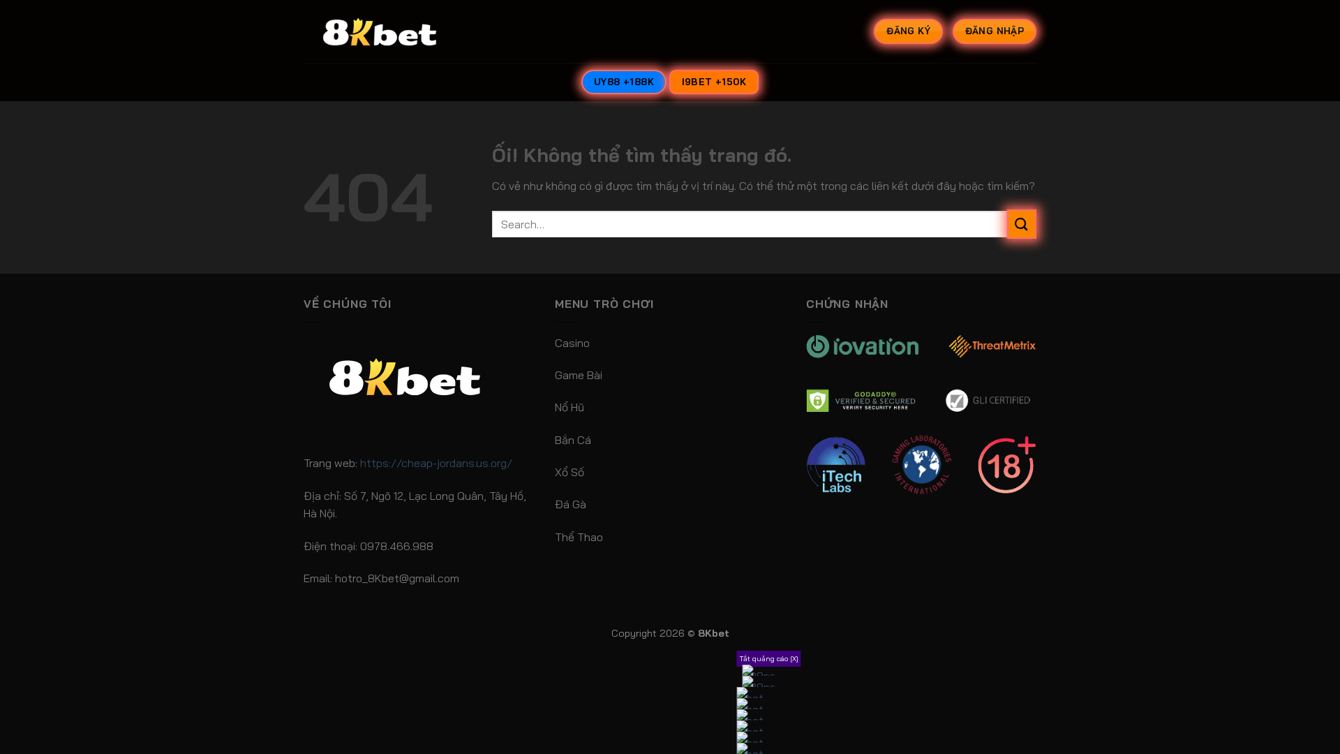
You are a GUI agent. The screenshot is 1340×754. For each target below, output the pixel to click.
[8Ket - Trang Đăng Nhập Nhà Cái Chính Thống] (397, 31)
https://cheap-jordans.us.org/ (436, 463)
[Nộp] (1021, 223)
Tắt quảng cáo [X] (769, 658)
